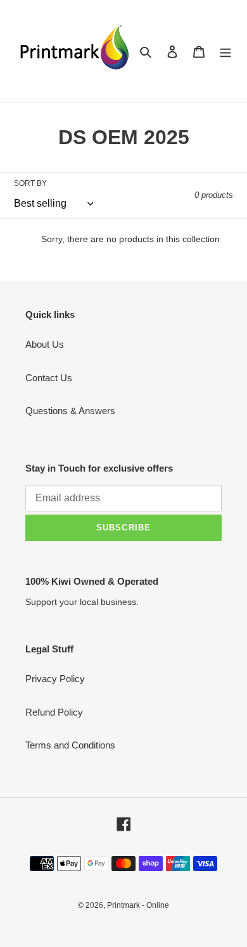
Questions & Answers (70, 410)
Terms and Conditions (70, 745)
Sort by (30, 183)
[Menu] (225, 51)
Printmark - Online (138, 905)
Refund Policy (54, 712)
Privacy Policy (55, 678)
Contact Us (48, 377)
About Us (44, 344)
